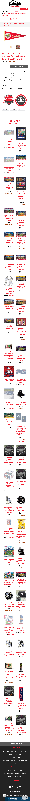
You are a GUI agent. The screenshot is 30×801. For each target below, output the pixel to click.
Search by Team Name (15, 776)
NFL (4, 770)
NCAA (20, 770)
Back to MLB (16, 744)
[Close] (6, 799)
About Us (6, 751)
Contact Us (23, 751)
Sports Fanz (16, 791)
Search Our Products (15, 754)
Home (4, 23)
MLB (14, 770)
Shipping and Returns (15, 757)
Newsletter (14, 751)
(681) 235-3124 (13, 11)
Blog (15, 763)
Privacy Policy (22, 760)
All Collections (8, 773)
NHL (25, 770)
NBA (9, 770)
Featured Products (20, 773)
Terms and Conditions (10, 760)
